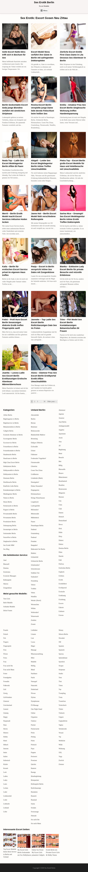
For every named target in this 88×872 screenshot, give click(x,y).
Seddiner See (35, 573)
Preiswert (34, 756)
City (60, 501)
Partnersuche (35, 729)
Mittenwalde (35, 514)
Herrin (5, 729)
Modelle (33, 662)
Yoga (60, 756)
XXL (60, 752)
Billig (60, 465)
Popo (32, 748)
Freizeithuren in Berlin (10, 446)
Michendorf (34, 510)
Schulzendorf (35, 565)
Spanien (61, 646)
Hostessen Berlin (8, 478)
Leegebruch (34, 502)
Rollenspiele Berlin (37, 784)
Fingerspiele (7, 646)
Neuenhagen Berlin (37, 525)
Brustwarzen (63, 489)
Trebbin (33, 589)
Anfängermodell (64, 426)
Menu (45, 10)
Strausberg (34, 581)
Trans (60, 697)
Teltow (33, 585)
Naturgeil (34, 681)
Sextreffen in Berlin (9, 537)
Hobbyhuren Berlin (9, 466)
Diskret (61, 540)
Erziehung (62, 599)
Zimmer (61, 764)
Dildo (60, 532)
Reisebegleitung (36, 776)
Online (33, 713)
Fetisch (5, 634)
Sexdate (33, 808)
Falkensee (34, 454)
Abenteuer (62, 410)
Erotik (61, 580)
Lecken (5, 788)
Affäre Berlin (7, 415)
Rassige (33, 772)
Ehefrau (61, 564)
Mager (33, 646)
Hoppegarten (35, 490)
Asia (60, 442)
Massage (33, 650)
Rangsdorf (34, 545)
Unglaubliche (63, 721)
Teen (60, 677)
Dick (60, 528)
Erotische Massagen (9, 576)
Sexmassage (35, 812)
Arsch (60, 438)
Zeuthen (33, 620)
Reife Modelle (7, 603)
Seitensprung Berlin (9, 525)
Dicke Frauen (7, 610)
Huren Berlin (7, 502)
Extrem (61, 615)
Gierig (5, 693)
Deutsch (61, 517)
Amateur (61, 418)
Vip (60, 737)
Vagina (61, 725)
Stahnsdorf (34, 577)
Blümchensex (63, 477)
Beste (60, 453)
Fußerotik (6, 685)
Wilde (60, 745)
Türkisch (61, 713)
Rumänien (34, 792)
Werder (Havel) (36, 600)
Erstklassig (62, 595)
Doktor (61, 544)
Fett (4, 638)
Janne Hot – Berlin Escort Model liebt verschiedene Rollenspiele (43, 216)
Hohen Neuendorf (37, 486)
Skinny (61, 630)
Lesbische (6, 804)
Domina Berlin (63, 548)
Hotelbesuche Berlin (9, 482)
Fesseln (5, 630)
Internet (5, 748)
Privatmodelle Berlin (10, 514)
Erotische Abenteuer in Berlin (13, 435)
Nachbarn (34, 673)
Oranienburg (35, 533)
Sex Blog (6, 549)
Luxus (33, 642)
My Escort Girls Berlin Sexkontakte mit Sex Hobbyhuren (24, 852)
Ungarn (61, 717)
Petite (33, 733)
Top (60, 689)
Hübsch (5, 745)
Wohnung (62, 748)
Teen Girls (6, 599)
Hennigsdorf (35, 482)
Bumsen (61, 497)
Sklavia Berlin (63, 634)
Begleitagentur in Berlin (11, 419)
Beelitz (33, 419)
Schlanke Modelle (9, 607)
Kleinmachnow (36, 494)
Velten (33, 593)
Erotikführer (63, 584)
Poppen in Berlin (8, 510)
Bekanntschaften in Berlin (11, 427)
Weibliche (62, 741)
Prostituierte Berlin (9, 522)
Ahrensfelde (35, 415)
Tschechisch (62, 705)
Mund (33, 670)
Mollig (33, 666)
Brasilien (61, 485)
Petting (33, 737)
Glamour (6, 701)
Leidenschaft (7, 796)
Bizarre (61, 473)
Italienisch (6, 760)
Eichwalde (34, 446)
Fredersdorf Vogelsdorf (38, 458)
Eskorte (61, 607)
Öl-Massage (34, 705)
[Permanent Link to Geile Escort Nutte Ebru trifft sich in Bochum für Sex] (15, 36)
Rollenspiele (7, 580)
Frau (4, 662)
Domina (5, 568)
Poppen (33, 752)
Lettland (6, 808)
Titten (61, 685)
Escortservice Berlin (9, 443)
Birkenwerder (35, 431)
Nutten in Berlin (8, 498)
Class (60, 505)
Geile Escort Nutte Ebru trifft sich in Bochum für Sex (14, 55)
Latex (5, 784)
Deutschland (63, 520)
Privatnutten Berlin (9, 517)
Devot (61, 524)
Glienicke (34, 466)
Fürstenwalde (35, 462)
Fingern (5, 642)
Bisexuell (6, 564)
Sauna (33, 804)
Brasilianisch (63, 481)
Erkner (33, 450)
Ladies (5, 776)
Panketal (33, 537)
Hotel (5, 741)
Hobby (5, 737)
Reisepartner (35, 780)
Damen (61, 513)
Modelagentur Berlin (10, 494)
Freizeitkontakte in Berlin (11, 450)
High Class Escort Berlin (11, 462)
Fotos (5, 658)
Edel (60, 560)
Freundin (6, 681)
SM (60, 642)
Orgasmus (34, 717)
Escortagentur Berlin (10, 439)
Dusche (61, 556)
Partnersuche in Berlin (10, 506)
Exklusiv (61, 611)
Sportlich (62, 662)
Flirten (5, 654)
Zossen (33, 624)
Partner (33, 725)
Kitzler (5, 764)
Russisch (33, 796)
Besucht (61, 457)
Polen (33, 741)
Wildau (33, 608)
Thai (60, 681)
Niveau (33, 693)
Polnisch (33, 745)
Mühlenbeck (35, 517)
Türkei (61, 709)
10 (44, 401)
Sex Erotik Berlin (44, 2)
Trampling (62, 693)
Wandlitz (34, 596)
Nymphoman (35, 701)
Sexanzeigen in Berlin (10, 529)
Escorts (61, 603)
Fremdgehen (7, 677)
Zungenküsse (7, 588)
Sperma (61, 654)
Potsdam (33, 541)
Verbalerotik (63, 729)
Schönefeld (34, 557)
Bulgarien (62, 493)
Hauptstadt (6, 721)
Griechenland (7, 705)
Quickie (33, 764)
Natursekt (34, 685)
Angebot (61, 430)
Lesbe (5, 800)
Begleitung (62, 449)
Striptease (62, 670)
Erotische (62, 592)
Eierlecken (6, 572)
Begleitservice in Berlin (11, 423)
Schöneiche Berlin (37, 561)
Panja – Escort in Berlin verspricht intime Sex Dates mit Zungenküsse (42, 269)
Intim (5, 752)
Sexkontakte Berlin (9, 533)
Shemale (33, 816)
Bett (60, 461)
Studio (61, 673)
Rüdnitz (33, 553)
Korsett (5, 768)
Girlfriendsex (7, 697)
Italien (5, 756)
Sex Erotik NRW (8, 545)
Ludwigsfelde (35, 506)
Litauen (33, 634)
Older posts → (52, 401)
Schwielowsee (35, 569)
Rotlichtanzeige (36, 788)
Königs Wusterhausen (38, 498)
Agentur (61, 414)
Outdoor (33, 721)
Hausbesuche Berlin (9, 454)
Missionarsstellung (37, 654)
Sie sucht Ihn (35, 819)
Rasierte (33, 768)
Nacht (33, 677)
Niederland (34, 689)
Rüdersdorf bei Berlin (38, 549)
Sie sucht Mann (36, 823)
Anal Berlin (62, 422)
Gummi (5, 709)
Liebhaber (34, 630)
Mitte (32, 658)
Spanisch (61, 650)
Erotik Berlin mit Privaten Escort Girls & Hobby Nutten (53, 852)
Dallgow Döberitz (37, 443)
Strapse (61, 666)
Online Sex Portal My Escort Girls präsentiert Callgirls (38, 852)
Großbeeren (34, 474)
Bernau (33, 423)
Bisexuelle (62, 469)
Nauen (33, 522)
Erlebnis (61, 576)
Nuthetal (33, 529)
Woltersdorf (35, 612)
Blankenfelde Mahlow (38, 435)
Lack (5, 772)
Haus (5, 725)
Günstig (5, 713)
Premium (34, 760)
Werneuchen (35, 604)
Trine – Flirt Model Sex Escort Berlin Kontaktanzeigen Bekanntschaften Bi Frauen (71, 325)
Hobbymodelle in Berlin (11, 470)
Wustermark (35, 616)
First (4, 650)
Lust (32, 638)
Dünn (60, 552)
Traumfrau (62, 701)
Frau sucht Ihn (8, 666)
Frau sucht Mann (8, 670)
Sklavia (5, 584)
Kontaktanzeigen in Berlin (11, 490)
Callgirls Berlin (8, 431)
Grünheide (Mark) (37, 478)
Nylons (33, 697)
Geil (4, 689)
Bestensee (34, 427)
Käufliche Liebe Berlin (10, 486)
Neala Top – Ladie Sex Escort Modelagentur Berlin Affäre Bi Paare (13, 163)
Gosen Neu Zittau (36, 470)
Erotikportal (63, 588)
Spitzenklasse (63, 658)
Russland (34, 800)
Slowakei (62, 638)
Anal (4, 560)
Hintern (5, 733)
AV (60, 446)
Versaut (61, 733)
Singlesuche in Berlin (10, 541)
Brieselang (34, 439)
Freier (5, 673)
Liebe (5, 812)
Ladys (5, 780)
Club (60, 509)
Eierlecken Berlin (64, 568)
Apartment (62, 434)
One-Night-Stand (36, 709)
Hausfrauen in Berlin (10, 458)
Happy (5, 717)
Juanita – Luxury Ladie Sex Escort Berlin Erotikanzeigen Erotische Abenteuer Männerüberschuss (14, 379)
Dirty (60, 536)
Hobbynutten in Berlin (10, 474)
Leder (5, 792)
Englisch (61, 572)
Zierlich (61, 760)
